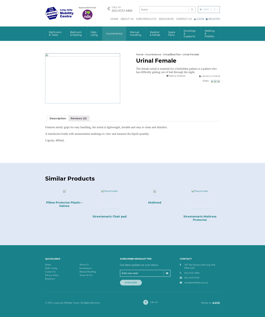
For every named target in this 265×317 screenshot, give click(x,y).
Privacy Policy (52, 275)
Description (58, 118)
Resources (166, 18)
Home (114, 18)
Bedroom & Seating (76, 33)
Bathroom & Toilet (55, 33)
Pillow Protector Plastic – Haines (64, 204)
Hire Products (146, 18)
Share (206, 80)
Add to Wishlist (177, 76)
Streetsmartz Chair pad (109, 216)
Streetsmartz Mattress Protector (199, 218)
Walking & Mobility (210, 33)
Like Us (154, 302)
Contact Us (184, 18)
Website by (206, 303)
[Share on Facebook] (212, 81)
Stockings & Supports (190, 33)
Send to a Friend (211, 76)
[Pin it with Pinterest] (218, 81)
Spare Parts (171, 33)
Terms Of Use (86, 275)
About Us (127, 18)
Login (200, 18)
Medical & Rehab (155, 33)
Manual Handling (135, 33)
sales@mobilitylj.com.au (196, 282)
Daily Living (94, 33)
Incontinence (114, 33)
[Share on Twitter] (215, 81)
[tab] (58, 118)
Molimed (154, 202)
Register (214, 18)
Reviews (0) (79, 118)
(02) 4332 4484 (122, 10)
